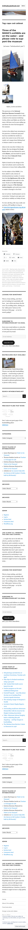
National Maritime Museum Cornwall (11, 284)
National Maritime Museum (18, 282)
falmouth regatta (6, 282)
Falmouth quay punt (16, 281)
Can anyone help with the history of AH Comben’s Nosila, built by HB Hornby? (14, 473)
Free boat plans (7, 907)
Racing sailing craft (18, 272)
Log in (6, 517)
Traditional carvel (17, 275)
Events (5, 272)
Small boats (10, 275)
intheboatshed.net (11, 6)
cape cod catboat (14, 279)
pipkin (4, 286)
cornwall (4, 281)
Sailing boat (17, 274)
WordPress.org (8, 524)
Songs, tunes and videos (9, 911)
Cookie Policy (10, 923)
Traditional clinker (6, 277)
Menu (23, 5)
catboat (21, 279)
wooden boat (15, 277)
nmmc (23, 284)
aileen (8, 279)
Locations (10, 272)
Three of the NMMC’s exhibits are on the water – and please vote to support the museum (13, 36)
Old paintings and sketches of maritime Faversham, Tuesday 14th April (15, 675)
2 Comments (17, 286)
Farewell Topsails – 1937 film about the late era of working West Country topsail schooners (15, 695)
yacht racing (9, 286)
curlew (8, 281)
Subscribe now (8, 342)
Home (4, 899)
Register (6, 515)
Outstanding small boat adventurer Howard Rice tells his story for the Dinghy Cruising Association (14, 711)
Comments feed (8, 521)
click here (5, 425)
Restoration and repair (7, 274)
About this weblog (8, 903)
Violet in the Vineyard (10, 464)
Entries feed (7, 519)
